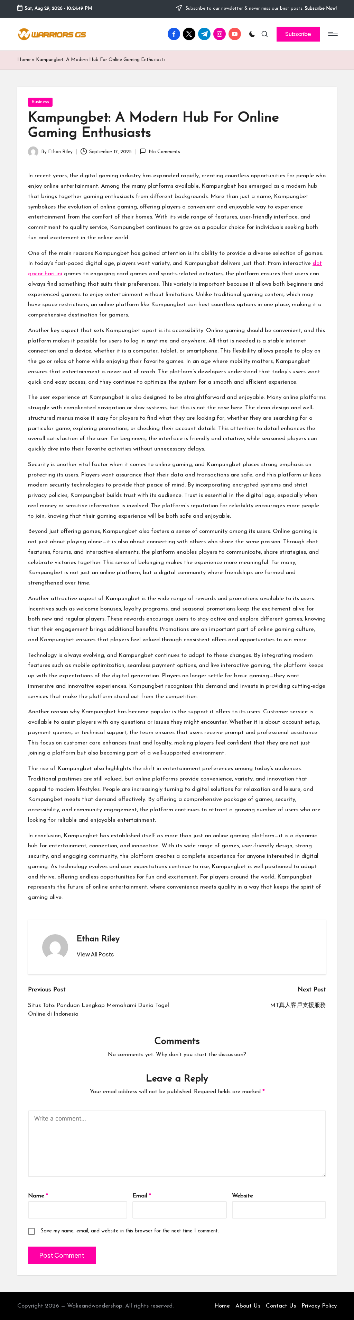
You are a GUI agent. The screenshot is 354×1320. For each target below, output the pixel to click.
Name (38, 1196)
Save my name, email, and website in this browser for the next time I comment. (129, 1231)
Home (23, 59)
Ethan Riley (98, 939)
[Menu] (332, 34)
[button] (298, 34)
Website (242, 1196)
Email (141, 1196)
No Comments (164, 151)
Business (40, 102)
